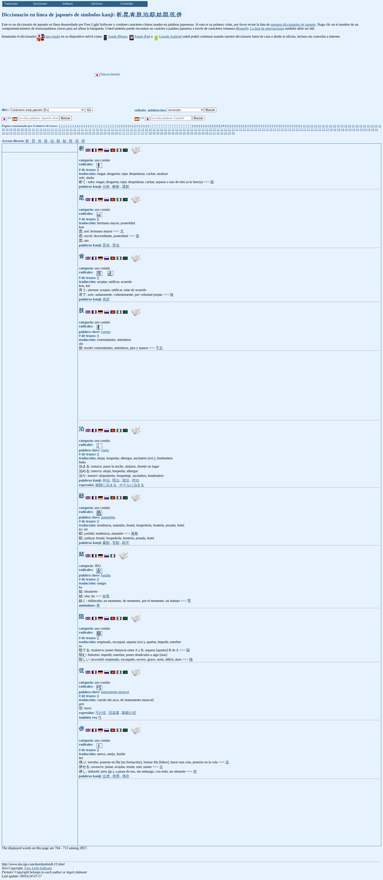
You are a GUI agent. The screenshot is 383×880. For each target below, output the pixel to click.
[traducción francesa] (94, 148)
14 (331, 129)
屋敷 (134, 533)
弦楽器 (114, 713)
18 (150, 133)
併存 (125, 776)
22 (218, 133)
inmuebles (108, 517)
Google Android (170, 36)
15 (14, 133)
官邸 (115, 543)
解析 (115, 186)
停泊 (135, 480)
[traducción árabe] (125, 148)
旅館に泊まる (106, 485)
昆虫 (115, 245)
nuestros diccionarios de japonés (293, 24)
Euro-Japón (52, 36)
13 (240, 129)
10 (304, 126)
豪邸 (106, 543)
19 (176, 133)
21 (210, 133)
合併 (106, 776)
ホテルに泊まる (131, 485)
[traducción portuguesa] (112, 148)
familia (106, 575)
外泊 (106, 480)
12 (139, 129)
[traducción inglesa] (88, 148)
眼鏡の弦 (129, 713)
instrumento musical (115, 692)
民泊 (115, 480)
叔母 (105, 596)
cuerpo (106, 332)
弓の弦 (100, 713)
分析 (106, 186)
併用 (115, 776)
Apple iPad (142, 36)
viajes (105, 450)
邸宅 (125, 543)
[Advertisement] (206, 74)
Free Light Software (38, 868)
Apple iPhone (117, 36)
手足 (159, 348)
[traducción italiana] (119, 148)
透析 (125, 186)
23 (225, 133)
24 (233, 133)
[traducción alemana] (100, 148)
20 (199, 133)
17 (120, 133)
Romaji (242, 28)
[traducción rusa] (106, 148)
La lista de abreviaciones (267, 28)
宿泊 (125, 480)
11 (29, 129)
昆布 (106, 245)
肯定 (106, 299)
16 (74, 133)
